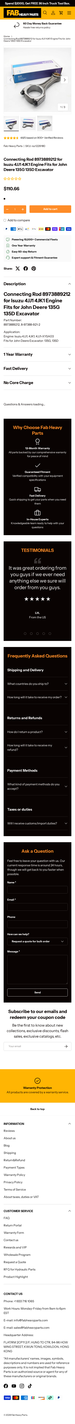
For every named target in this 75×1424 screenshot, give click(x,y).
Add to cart (50, 209)
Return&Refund (14, 1160)
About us (10, 1138)
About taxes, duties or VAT (21, 1197)
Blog (7, 1145)
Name (10, 882)
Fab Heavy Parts (13, 146)
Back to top (37, 1109)
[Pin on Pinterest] (34, 268)
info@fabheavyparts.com (31, 1320)
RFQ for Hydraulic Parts (19, 1269)
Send (37, 992)
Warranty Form (14, 1232)
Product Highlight (16, 1277)
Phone (11, 917)
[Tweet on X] (18, 268)
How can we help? (18, 934)
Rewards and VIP (15, 1247)
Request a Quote (15, 1262)
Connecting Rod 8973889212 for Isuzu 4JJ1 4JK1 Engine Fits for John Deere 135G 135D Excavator (37, 40)
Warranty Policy (14, 1175)
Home (7, 36)
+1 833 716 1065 (24, 1301)
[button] (13, 179)
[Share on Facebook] (26, 268)
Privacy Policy (13, 1182)
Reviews (9, 1131)
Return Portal (13, 1225)
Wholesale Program (17, 1255)
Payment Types (14, 1167)
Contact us (11, 1240)
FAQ (7, 1218)
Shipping (10, 1153)
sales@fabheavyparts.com (32, 1327)
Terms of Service (15, 1189)
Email (10, 899)
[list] (37, 80)
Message (12, 951)
